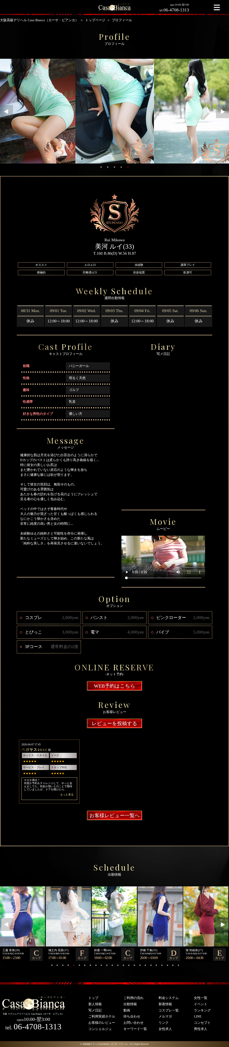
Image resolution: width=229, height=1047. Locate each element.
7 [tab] (85, 965)
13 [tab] (118, 965)
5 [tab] (128, 167)
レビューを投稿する (114, 723)
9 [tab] (96, 965)
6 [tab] (79, 965)
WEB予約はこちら (114, 686)
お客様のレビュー (101, 1022)
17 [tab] (140, 965)
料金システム (169, 998)
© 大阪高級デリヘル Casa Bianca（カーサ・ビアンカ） (104, 1044)
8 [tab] (90, 965)
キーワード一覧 (135, 1029)
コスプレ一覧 (169, 1010)
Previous (6, 111)
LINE (197, 1016)
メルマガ (165, 1016)
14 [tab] (123, 965)
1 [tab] (101, 167)
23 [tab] (173, 965)
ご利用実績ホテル (101, 1016)
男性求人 (200, 1029)
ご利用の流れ (133, 998)
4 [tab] (121, 167)
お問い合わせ (133, 1022)
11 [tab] (107, 965)
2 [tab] (108, 167)
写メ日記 (95, 1010)
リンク (164, 1022)
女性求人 (165, 1029)
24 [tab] (178, 965)
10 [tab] (101, 965)
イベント (200, 1004)
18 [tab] (145, 965)
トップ (93, 998)
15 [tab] (129, 965)
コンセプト (202, 1022)
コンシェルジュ (100, 1029)
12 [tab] (112, 965)
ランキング (202, 1010)
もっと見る (67, 794)
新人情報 (95, 1004)
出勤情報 (130, 1004)
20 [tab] (156, 965)
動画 (126, 1010)
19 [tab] (151, 965)
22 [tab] (167, 965)
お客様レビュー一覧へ (114, 815)
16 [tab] (134, 965)
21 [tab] (162, 965)
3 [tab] (114, 167)
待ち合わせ (131, 1016)
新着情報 (165, 1004)
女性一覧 (200, 998)
